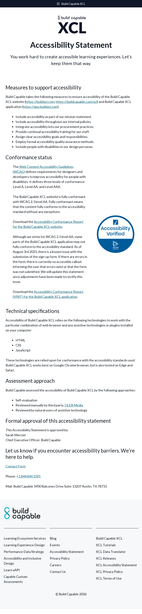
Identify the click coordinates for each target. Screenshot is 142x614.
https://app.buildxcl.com (40, 107)
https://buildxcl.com (40, 102)
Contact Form (16, 466)
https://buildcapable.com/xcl (76, 102)
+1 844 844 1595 (28, 476)
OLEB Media (74, 405)
